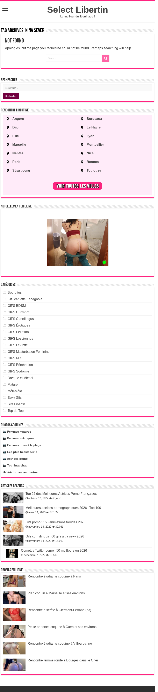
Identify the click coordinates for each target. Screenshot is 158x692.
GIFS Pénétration (20, 365)
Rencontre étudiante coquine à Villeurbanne (60, 643)
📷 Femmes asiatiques (18, 438)
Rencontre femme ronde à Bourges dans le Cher (63, 660)
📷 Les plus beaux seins (20, 452)
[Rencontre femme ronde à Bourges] (14, 665)
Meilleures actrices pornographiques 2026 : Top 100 (63, 508)
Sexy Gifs (15, 397)
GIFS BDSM (17, 305)
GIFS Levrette (18, 345)
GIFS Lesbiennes (20, 338)
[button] (5, 10)
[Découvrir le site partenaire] (77, 242)
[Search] (105, 58)
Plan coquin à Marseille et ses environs (56, 593)
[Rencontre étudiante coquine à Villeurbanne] (14, 648)
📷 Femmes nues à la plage (22, 445)
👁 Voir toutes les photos (20, 472)
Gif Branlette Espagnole (25, 299)
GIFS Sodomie (18, 371)
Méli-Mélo (15, 391)
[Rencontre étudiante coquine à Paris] (14, 581)
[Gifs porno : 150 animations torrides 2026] (13, 526)
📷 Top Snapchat (15, 465)
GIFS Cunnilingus (21, 319)
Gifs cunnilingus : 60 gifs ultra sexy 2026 (55, 536)
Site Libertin (16, 404)
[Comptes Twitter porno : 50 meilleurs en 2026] (11, 553)
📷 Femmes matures (17, 431)
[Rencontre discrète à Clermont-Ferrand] (14, 614)
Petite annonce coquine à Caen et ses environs (62, 627)
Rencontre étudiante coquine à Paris (54, 576)
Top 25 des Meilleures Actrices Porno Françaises (61, 493)
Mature (13, 384)
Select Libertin (77, 10)
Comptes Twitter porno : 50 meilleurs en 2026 (54, 550)
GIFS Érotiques (19, 325)
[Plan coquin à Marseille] (14, 597)
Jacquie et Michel (20, 378)
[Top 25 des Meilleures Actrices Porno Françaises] (13, 497)
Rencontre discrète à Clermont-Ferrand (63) (59, 610)
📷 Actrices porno (15, 458)
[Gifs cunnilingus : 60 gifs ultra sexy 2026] (13, 540)
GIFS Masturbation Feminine (29, 351)
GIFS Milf (14, 358)
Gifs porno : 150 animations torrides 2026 (55, 522)
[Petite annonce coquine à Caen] (14, 631)
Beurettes (15, 292)
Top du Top (16, 410)
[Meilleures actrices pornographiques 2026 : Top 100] (13, 512)
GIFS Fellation (18, 332)
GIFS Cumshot (18, 312)
